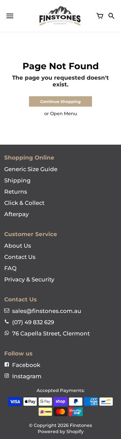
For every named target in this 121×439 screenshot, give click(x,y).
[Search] (111, 16)
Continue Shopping (60, 101)
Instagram (26, 376)
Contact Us (19, 257)
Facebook (26, 365)
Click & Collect (24, 203)
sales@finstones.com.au (46, 311)
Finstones (81, 425)
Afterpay (16, 214)
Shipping (17, 180)
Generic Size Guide (30, 169)
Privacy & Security (29, 279)
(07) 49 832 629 (33, 322)
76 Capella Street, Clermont (51, 333)
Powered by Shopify (61, 431)
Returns (15, 191)
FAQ (10, 268)
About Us (17, 245)
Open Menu (63, 113)
